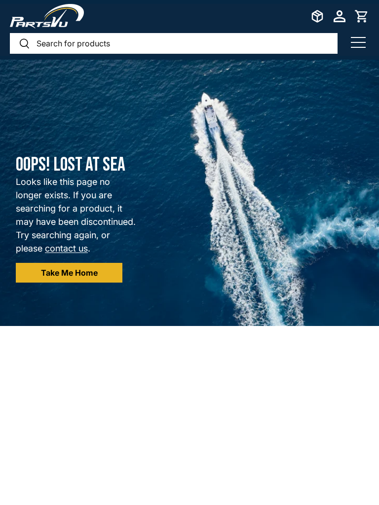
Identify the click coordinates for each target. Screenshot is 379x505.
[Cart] (361, 16)
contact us (66, 248)
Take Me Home (69, 273)
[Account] (339, 16)
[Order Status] (317, 16)
